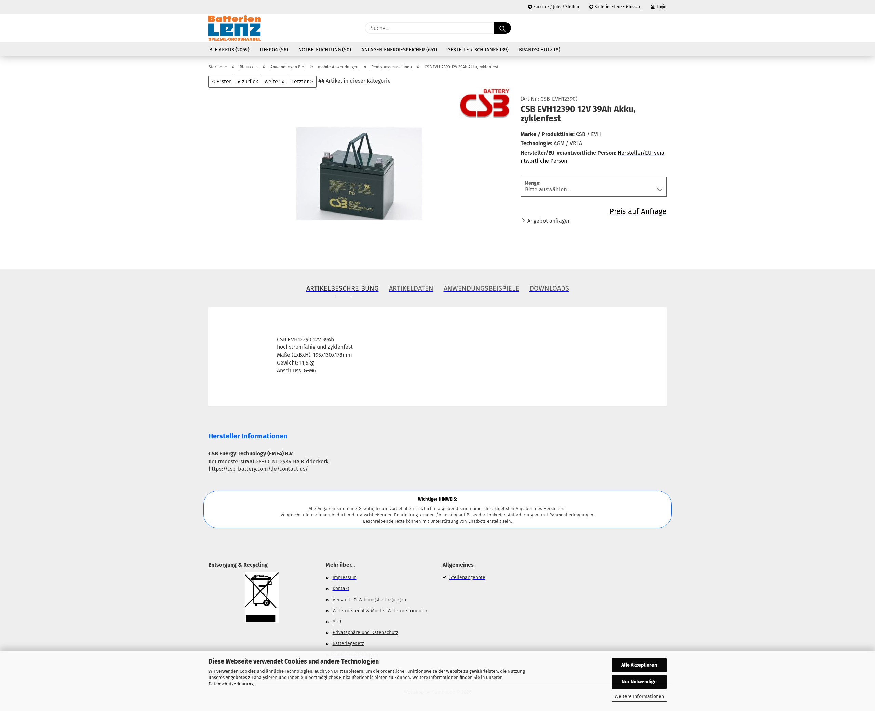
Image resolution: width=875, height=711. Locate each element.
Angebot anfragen (549, 221)
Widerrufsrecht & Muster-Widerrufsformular (380, 611)
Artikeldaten (411, 288)
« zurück (248, 81)
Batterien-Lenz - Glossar (617, 6)
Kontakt (341, 588)
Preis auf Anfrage (638, 211)
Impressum (345, 577)
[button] (663, 28)
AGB (337, 622)
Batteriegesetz (348, 643)
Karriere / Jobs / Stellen (555, 6)
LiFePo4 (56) (274, 49)
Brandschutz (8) (539, 49)
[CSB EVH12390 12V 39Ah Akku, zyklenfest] (359, 172)
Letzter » (302, 81)
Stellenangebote (467, 577)
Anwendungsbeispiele (481, 288)
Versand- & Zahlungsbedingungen (369, 600)
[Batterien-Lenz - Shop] (234, 28)
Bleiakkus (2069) (229, 49)
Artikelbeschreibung (342, 288)
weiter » (275, 81)
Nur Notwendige (639, 682)
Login (661, 6)
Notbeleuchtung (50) (324, 49)
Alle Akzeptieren (639, 665)
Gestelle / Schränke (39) (478, 49)
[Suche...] (502, 28)
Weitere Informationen (639, 696)
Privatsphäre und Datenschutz (365, 632)
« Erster (221, 81)
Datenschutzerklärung (231, 683)
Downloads (549, 288)
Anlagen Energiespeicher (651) (399, 49)
